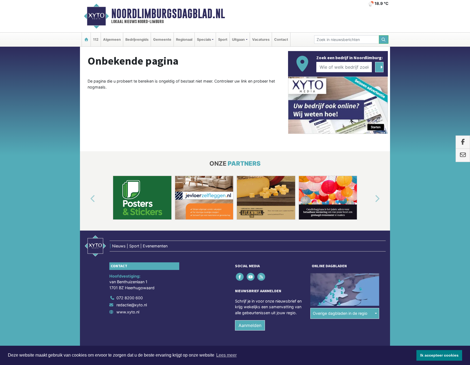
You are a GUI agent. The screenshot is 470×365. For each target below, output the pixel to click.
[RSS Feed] (261, 276)
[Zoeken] (384, 39)
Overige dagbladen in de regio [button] (340, 313)
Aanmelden (250, 325)
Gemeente (162, 39)
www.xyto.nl (127, 312)
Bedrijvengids (137, 39)
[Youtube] (251, 276)
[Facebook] (240, 276)
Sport (222, 39)
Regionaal (184, 39)
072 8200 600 (129, 297)
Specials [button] (204, 39)
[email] (463, 155)
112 (95, 39)
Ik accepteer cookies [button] (439, 355)
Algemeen (112, 39)
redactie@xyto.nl (131, 305)
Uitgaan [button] (238, 39)
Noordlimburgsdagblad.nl (168, 13)
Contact (281, 39)
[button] (86, 198)
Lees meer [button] (226, 355)
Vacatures (261, 39)
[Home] (86, 39)
